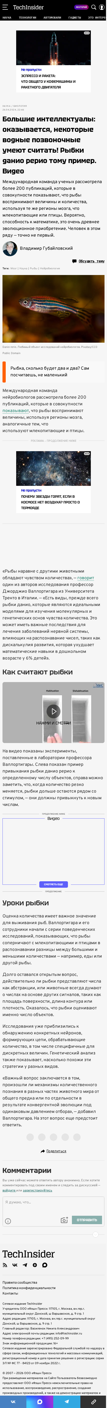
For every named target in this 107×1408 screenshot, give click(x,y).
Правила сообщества (19, 1283)
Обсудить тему (92, 261)
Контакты (10, 1294)
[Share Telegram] (67, 1402)
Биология (20, 106)
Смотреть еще (53, 884)
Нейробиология (50, 268)
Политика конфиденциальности (28, 1288)
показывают (15, 411)
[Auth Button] (102, 7)
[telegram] (24, 1265)
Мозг (13, 268)
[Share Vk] (13, 1402)
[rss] (4, 1265)
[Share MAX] (39, 1402)
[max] (44, 1265)
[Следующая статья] (53, 1235)
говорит (85, 578)
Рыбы (34, 268)
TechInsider (28, 7)
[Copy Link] (93, 1402)
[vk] (14, 1265)
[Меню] (5, 7)
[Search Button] (94, 7)
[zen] (34, 1265)
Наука (6, 106)
